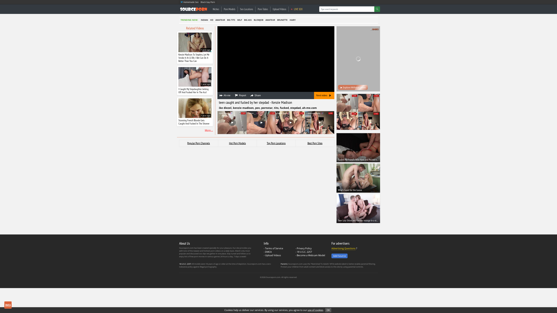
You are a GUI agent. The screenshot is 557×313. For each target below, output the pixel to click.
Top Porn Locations (276, 143)
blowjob (258, 20)
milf (239, 20)
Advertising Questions (343, 248)
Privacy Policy (304, 248)
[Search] (377, 9)
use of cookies (315, 310)
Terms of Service (274, 248)
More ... (209, 130)
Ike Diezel (225, 108)
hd (211, 20)
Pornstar (267, 108)
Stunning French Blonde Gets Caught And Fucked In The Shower (193, 122)
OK (328, 310)
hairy (293, 20)
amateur (220, 20)
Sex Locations (246, 9)
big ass (248, 20)
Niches (216, 9)
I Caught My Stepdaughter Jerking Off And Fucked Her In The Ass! (193, 91)
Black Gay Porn (208, 2)
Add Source (339, 256)
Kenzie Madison (243, 108)
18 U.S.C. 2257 (304, 251)
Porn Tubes (263, 9)
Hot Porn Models (237, 143)
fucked (284, 108)
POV (257, 108)
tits (276, 108)
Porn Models (229, 9)
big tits (231, 20)
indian (204, 20)
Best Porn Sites (315, 143)
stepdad (295, 108)
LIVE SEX (298, 9)
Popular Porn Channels (198, 143)
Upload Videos (279, 9)
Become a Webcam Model (311, 255)
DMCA (268, 251)
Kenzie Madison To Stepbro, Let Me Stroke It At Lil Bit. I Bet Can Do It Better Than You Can (193, 58)
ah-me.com (309, 108)
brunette (282, 20)
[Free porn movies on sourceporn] (193, 9)
